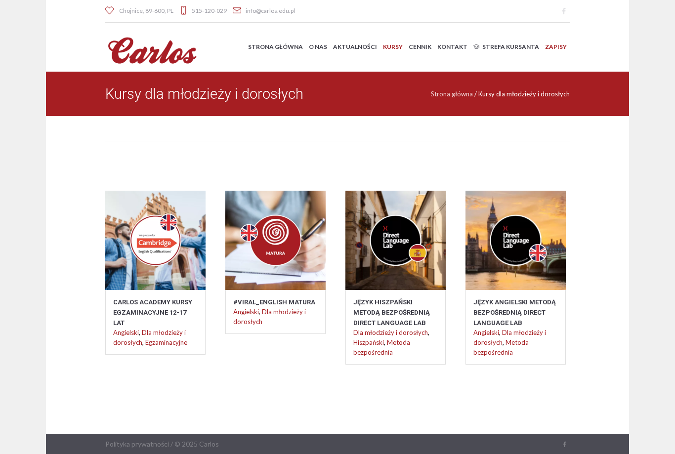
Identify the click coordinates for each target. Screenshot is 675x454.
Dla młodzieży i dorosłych (390, 332)
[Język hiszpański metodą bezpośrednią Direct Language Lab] (396, 234)
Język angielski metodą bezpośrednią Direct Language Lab (514, 312)
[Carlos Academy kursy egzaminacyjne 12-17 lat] (156, 234)
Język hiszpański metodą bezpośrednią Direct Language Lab (391, 312)
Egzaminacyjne (166, 342)
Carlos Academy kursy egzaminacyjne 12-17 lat (152, 312)
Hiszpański (368, 342)
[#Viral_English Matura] (276, 234)
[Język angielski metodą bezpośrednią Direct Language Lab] (516, 234)
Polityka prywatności (137, 444)
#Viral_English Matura (274, 302)
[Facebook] (564, 11)
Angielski (126, 332)
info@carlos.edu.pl (270, 10)
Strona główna (452, 94)
